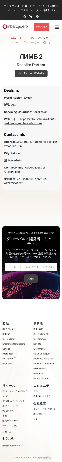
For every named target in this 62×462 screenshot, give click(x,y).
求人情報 (37, 414)
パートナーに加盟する (39, 42)
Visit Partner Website (31, 73)
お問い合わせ (51, 10)
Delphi (6, 334)
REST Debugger (41, 354)
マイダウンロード (14, 6)
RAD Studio (9, 329)
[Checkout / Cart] (30, 16)
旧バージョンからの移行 (44, 6)
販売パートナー (10, 421)
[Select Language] (37, 16)
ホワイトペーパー (11, 406)
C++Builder (8, 338)
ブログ (36, 391)
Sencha (6, 349)
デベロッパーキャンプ (13, 401)
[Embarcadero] (15, 27)
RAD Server (9, 358)
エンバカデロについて (44, 409)
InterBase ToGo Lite (43, 358)
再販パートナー (18, 38)
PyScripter (38, 373)
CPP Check (39, 349)
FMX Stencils (40, 368)
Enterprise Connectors (13, 344)
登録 (31, 278)
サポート (10, 10)
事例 (4, 416)
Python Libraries (41, 378)
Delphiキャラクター (43, 396)
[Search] (25, 16)
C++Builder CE (40, 334)
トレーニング (18, 42)
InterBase (8, 353)
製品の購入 (42, 27)
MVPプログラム (10, 426)
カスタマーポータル (29, 10)
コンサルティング (39, 38)
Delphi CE (38, 329)
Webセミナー (9, 411)
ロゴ (35, 419)
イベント (6, 396)
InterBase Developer (43, 363)
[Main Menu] (57, 27)
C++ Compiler (40, 339)
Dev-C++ (38, 344)
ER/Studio (7, 363)
